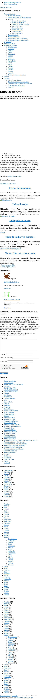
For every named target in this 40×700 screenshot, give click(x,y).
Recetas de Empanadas (20, 188)
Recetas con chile (9, 417)
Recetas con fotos (9, 419)
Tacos (5, 586)
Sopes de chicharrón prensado (20, 237)
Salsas (6, 582)
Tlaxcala (6, 491)
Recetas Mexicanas (10, 437)
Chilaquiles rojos (20, 204)
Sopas (6, 584)
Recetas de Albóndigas (11, 421)
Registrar (6, 454)
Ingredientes (7, 395)
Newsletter (7, 407)
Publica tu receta (9, 412)
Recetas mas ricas (9, 433)
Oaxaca (6, 486)
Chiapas (6, 474)
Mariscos (6, 535)
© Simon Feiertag (5, 696)
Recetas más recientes (10, 431)
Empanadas (7, 519)
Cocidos (6, 514)
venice (6, 461)
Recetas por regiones (10, 451)
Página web (3, 361)
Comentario (3, 338)
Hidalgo (6, 479)
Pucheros (7, 577)
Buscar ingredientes (10, 381)
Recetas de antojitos (10, 423)
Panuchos (7, 570)
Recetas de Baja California (12, 424)
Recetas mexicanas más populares (14, 445)
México (6, 481)
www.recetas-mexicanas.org (24, 697)
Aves (5, 507)
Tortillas (6, 591)
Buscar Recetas (8, 383)
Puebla (6, 488)
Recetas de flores (9, 428)
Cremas (6, 516)
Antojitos (7, 504)
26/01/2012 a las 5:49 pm (11, 282)
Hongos (6, 532)
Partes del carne (8, 409)
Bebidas (6, 509)
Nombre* (3, 354)
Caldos (6, 511)
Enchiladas (7, 521)
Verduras (6, 594)
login (5, 400)
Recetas (6, 416)
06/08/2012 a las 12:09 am (12, 299)
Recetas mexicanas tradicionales (13, 449)
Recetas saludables (9, 452)
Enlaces (6, 393)
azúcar (10, 176)
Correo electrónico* (6, 358)
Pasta (5, 572)
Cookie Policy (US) (10, 388)
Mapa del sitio (8, 402)
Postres (6, 575)
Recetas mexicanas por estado (13, 447)
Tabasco (6, 489)
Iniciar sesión (8, 397)
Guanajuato (7, 477)
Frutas (6, 526)
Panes (5, 568)
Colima (6, 475)
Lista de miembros (9, 398)
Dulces (6, 518)
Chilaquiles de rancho (20, 220)
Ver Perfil (7, 463)
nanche (19, 176)
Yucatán (6, 495)
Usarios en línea (9, 459)
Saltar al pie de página (10, 4)
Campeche (7, 472)
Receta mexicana (9, 414)
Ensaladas (7, 523)
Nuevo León (8, 484)
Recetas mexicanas (6, 7)
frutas (14, 176)
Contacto (6, 386)
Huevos (6, 533)
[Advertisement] (15, 105)
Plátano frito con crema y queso (20, 253)
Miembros (7, 405)
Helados (6, 530)
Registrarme (7, 456)
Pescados (7, 573)
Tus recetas (7, 457)
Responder (7, 288)
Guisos (6, 528)
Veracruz (6, 493)
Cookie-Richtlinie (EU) (11, 390)
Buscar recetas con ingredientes (13, 384)
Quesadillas (7, 579)
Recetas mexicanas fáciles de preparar (15, 444)
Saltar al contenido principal (12, 2)
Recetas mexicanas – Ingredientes (14, 442)
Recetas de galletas (9, 430)
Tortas (6, 589)
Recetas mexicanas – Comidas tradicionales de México (20, 440)
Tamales (6, 587)
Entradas (6, 525)
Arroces (6, 506)
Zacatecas (7, 496)
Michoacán (7, 482)
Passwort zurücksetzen (11, 410)
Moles (6, 566)
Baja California (8, 470)
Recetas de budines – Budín (12, 426)
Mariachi (6, 404)
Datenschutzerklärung (10, 391)
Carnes (6, 513)
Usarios (6, 593)
